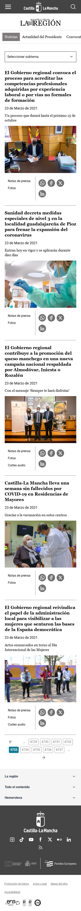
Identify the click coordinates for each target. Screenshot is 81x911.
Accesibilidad (12, 892)
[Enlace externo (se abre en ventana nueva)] (30, 902)
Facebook (40, 839)
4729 (33, 742)
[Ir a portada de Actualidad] (40, 23)
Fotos (12, 188)
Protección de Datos (16, 883)
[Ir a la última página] (40, 758)
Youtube (31, 839)
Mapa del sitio (59, 883)
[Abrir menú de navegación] (8, 7)
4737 (59, 750)
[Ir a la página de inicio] (41, 7)
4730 (45, 742)
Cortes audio (16, 465)
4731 (56, 742)
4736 (48, 750)
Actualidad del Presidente (42, 37)
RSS (40, 847)
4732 (67, 742)
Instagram (12, 839)
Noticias (11, 37)
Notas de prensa (19, 181)
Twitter (50, 839)
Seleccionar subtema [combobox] (23, 57)
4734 (25, 750)
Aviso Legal (40, 883)
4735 (36, 750)
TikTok (21, 839)
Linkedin (69, 839)
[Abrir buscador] (73, 6)
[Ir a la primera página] (13, 742)
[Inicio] (40, 821)
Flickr (59, 839)
